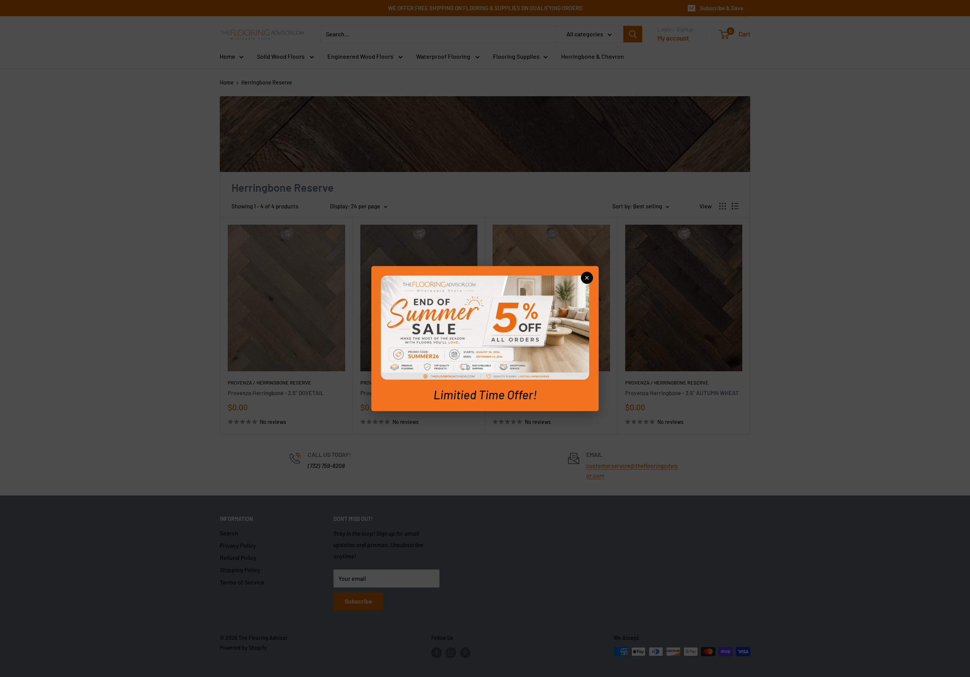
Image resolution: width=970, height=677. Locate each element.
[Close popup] (587, 278)
